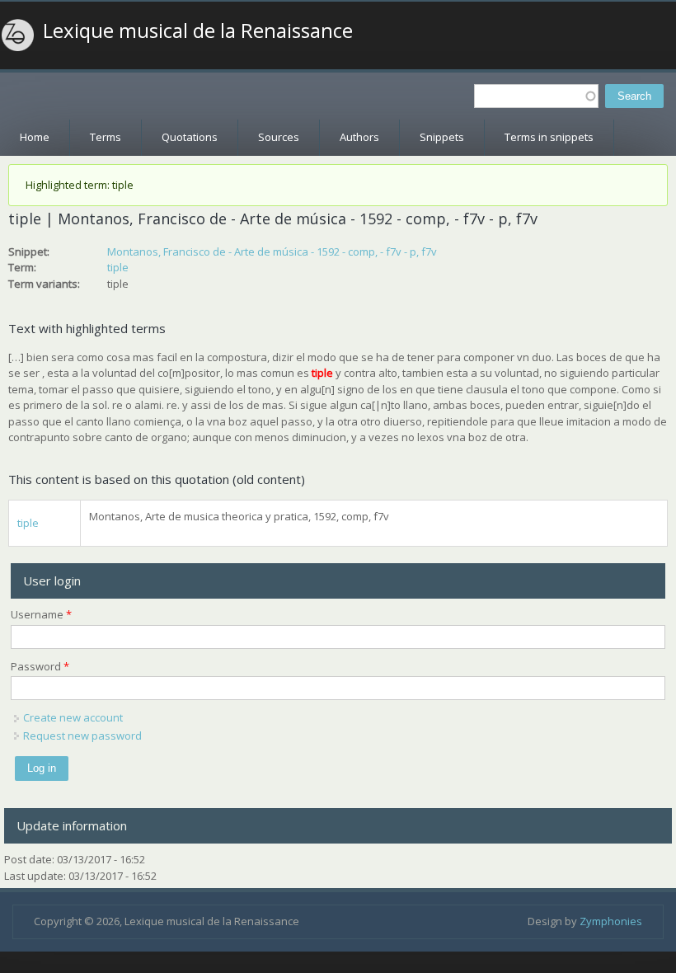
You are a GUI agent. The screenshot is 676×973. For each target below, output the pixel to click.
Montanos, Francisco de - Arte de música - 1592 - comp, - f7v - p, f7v (272, 251)
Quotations (190, 136)
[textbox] (536, 96)
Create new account (73, 717)
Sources (278, 136)
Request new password (82, 735)
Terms (105, 136)
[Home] (18, 35)
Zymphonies (611, 921)
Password (40, 666)
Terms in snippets (549, 136)
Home (34, 136)
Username (41, 614)
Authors (359, 136)
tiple (118, 267)
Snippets (442, 136)
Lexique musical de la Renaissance (198, 30)
